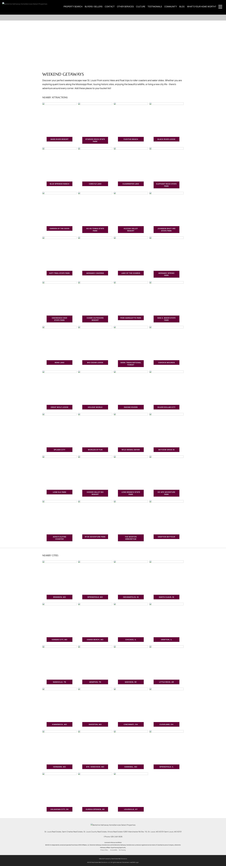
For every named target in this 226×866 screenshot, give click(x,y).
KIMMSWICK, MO (59, 724)
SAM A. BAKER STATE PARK (166, 319)
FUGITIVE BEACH (131, 139)
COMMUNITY (170, 6)
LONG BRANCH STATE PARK (130, 493)
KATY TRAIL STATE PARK (59, 273)
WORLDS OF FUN (95, 450)
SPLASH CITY (59, 450)
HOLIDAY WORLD (95, 407)
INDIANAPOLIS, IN (131, 597)
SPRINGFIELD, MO (95, 597)
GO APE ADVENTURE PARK (166, 493)
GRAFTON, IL (166, 639)
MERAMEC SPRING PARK (166, 274)
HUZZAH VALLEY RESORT (131, 229)
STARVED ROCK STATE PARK (95, 140)
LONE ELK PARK (59, 492)
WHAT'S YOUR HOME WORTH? (201, 6)
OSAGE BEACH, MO (95, 639)
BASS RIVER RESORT (60, 139)
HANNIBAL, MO (130, 767)
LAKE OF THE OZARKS (130, 273)
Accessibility (113, 850)
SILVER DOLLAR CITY (166, 407)
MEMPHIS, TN (95, 682)
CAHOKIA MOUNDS (166, 362)
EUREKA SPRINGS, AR (95, 809)
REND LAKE (59, 362)
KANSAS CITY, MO (59, 639)
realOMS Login (134, 862)
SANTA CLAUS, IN (166, 597)
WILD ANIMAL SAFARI (131, 450)
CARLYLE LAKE (95, 184)
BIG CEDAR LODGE (95, 362)
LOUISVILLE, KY (131, 809)
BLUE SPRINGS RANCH (59, 184)
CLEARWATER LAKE (131, 184)
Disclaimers (125, 862)
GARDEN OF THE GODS (59, 228)
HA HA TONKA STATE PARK (95, 229)
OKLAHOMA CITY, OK (59, 809)
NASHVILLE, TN (59, 682)
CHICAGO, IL (130, 639)
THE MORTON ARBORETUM (131, 538)
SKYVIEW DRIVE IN (166, 450)
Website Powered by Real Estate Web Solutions (113, 859)
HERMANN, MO (59, 767)
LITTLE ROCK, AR (166, 682)
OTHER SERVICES (125, 6)
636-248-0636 (116, 836)
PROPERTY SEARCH (73, 6)
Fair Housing (122, 850)
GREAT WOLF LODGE (59, 407)
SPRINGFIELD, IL (166, 767)
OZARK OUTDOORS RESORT (95, 319)
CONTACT (110, 6)
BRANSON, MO (59, 597)
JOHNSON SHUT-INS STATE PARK (166, 229)
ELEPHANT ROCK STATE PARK (166, 185)
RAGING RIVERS (131, 407)
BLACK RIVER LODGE (166, 139)
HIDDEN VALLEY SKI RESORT (95, 493)
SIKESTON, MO (95, 724)
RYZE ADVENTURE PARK (95, 537)
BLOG (182, 6)
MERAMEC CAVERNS (95, 273)
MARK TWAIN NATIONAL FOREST (131, 363)
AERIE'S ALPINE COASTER (59, 538)
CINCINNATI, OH (131, 724)
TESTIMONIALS (155, 6)
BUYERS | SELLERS (93, 6)
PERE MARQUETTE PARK (130, 318)
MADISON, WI (131, 682)
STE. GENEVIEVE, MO (95, 767)
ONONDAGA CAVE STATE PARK (59, 319)
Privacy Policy (104, 850)
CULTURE (140, 6)
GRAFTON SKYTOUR (166, 537)
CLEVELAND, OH (166, 724)
